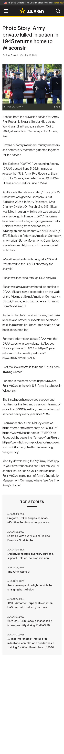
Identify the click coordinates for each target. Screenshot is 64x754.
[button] (2, 7)
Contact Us (30, 735)
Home (14, 735)
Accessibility (37, 739)
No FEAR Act (16, 744)
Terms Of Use (15, 739)
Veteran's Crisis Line (42, 744)
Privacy (48, 735)
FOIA (54, 739)
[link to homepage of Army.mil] (32, 10)
